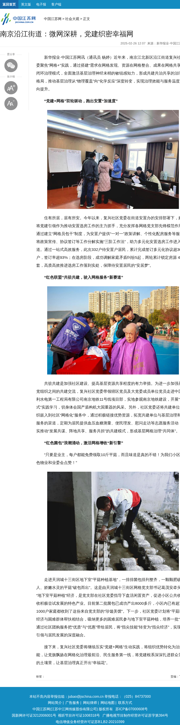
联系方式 (125, 703)
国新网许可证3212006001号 (34, 715)
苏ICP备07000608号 (131, 709)
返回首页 (9, 4)
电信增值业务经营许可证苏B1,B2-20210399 (90, 722)
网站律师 (90, 703)
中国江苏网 (52, 19)
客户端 (56, 4)
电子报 (41, 4)
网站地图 (108, 703)
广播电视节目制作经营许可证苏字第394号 (135, 715)
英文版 (26, 4)
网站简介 (55, 703)
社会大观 (72, 19)
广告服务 (72, 703)
